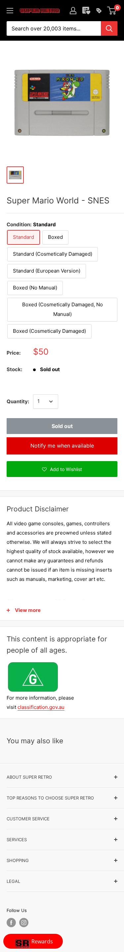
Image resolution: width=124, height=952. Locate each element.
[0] (112, 11)
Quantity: (18, 401)
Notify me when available (62, 445)
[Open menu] (10, 10)
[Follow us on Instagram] (23, 922)
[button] (62, 469)
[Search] (109, 28)
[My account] (73, 10)
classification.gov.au (41, 707)
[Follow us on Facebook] (11, 922)
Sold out (62, 426)
